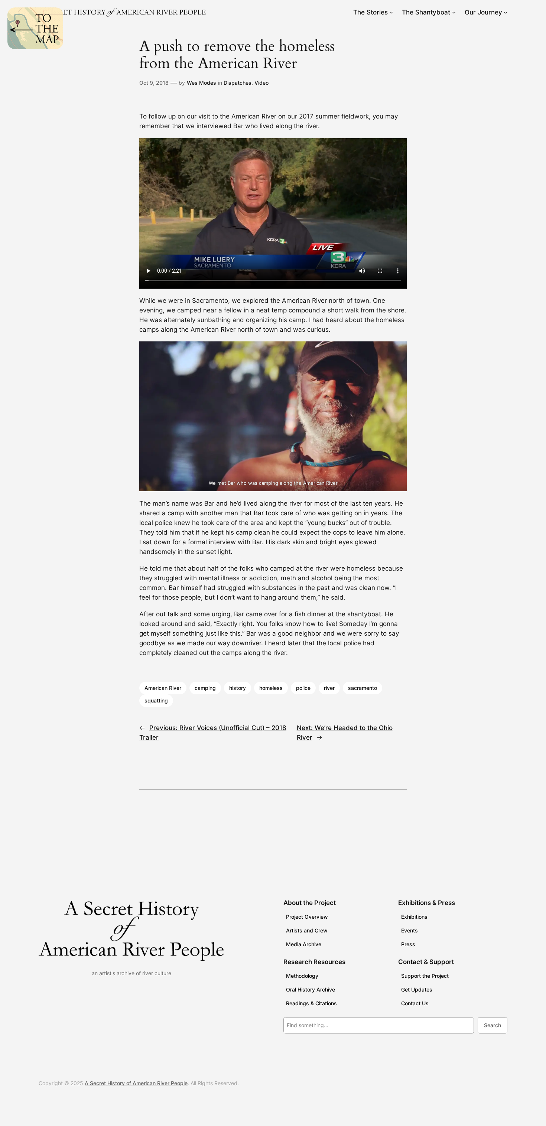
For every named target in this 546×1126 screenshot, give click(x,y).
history (237, 688)
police (303, 688)
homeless (271, 688)
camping (205, 688)
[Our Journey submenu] (505, 12)
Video (261, 82)
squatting (156, 700)
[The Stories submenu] (391, 12)
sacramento (362, 688)
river (329, 688)
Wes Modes (201, 82)
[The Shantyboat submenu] (454, 12)
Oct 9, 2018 (154, 82)
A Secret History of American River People (136, 1083)
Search (492, 1025)
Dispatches (237, 82)
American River (162, 688)
